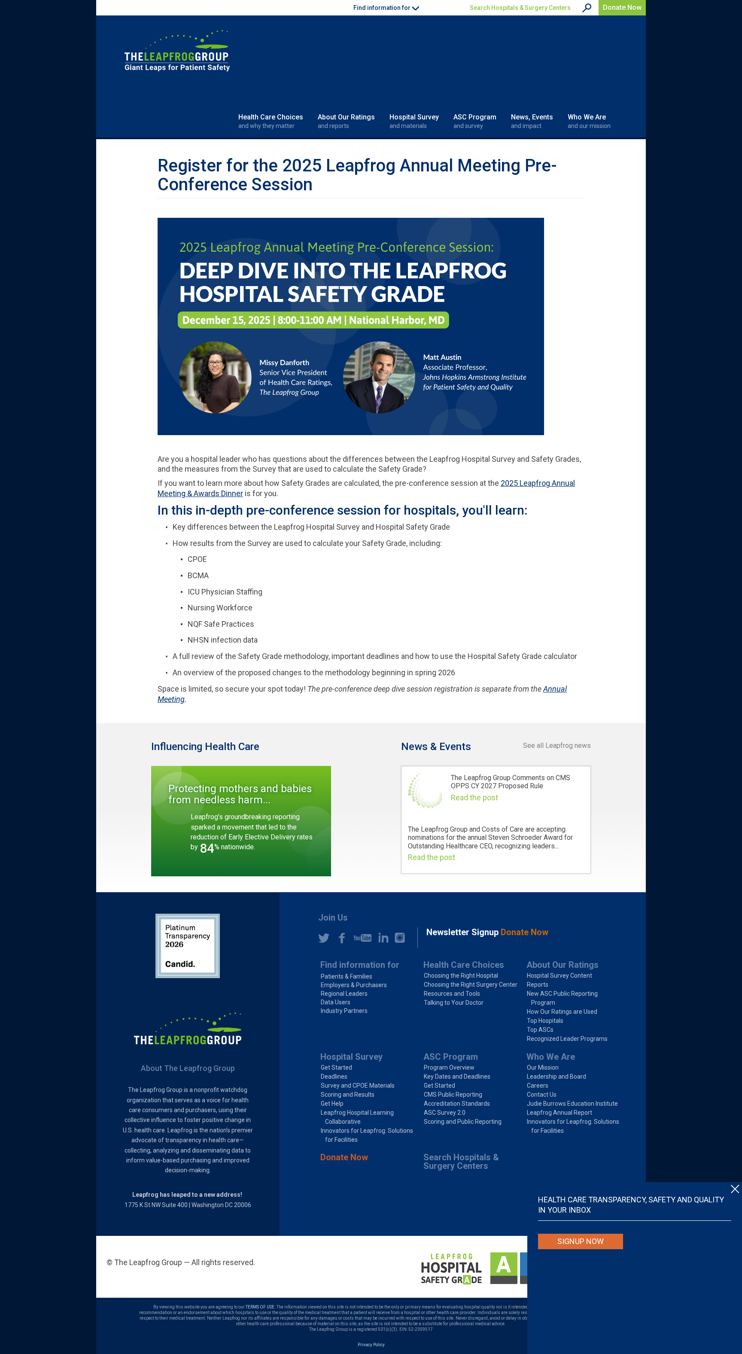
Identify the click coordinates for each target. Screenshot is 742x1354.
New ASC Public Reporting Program (562, 998)
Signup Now (580, 1241)
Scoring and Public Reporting (463, 1121)
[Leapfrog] (177, 51)
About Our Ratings (346, 121)
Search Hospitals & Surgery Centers (520, 7)
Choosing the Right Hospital (461, 975)
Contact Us (541, 1094)
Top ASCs (540, 1029)
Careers (537, 1085)
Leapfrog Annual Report (559, 1112)
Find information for (359, 965)
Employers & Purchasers (354, 985)
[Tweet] (323, 937)
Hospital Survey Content (559, 975)
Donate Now (622, 7)
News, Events (532, 121)
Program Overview (449, 1067)
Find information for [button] (382, 7)
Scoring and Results (347, 1094)
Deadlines (334, 1076)
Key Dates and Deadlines (457, 1076)
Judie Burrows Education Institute (572, 1103)
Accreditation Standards (457, 1103)
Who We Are (589, 121)
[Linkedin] (381, 937)
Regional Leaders (344, 993)
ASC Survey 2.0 (444, 1112)
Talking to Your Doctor (454, 1002)
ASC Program (474, 121)
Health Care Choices (270, 121)
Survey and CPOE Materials (358, 1085)
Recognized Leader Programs (567, 1038)
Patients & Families (346, 976)
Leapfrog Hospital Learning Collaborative (357, 1117)
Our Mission (543, 1067)
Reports (537, 984)
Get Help (332, 1103)
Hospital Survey (414, 121)
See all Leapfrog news (557, 745)
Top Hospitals (545, 1020)
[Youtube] (360, 937)
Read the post (474, 797)
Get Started (336, 1067)
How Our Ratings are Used (562, 1011)
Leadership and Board (556, 1076)
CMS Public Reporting (453, 1094)
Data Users (335, 1002)
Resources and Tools (452, 993)
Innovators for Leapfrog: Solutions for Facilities (367, 1135)
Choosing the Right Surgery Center (470, 984)
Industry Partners (344, 1010)
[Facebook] (339, 937)
